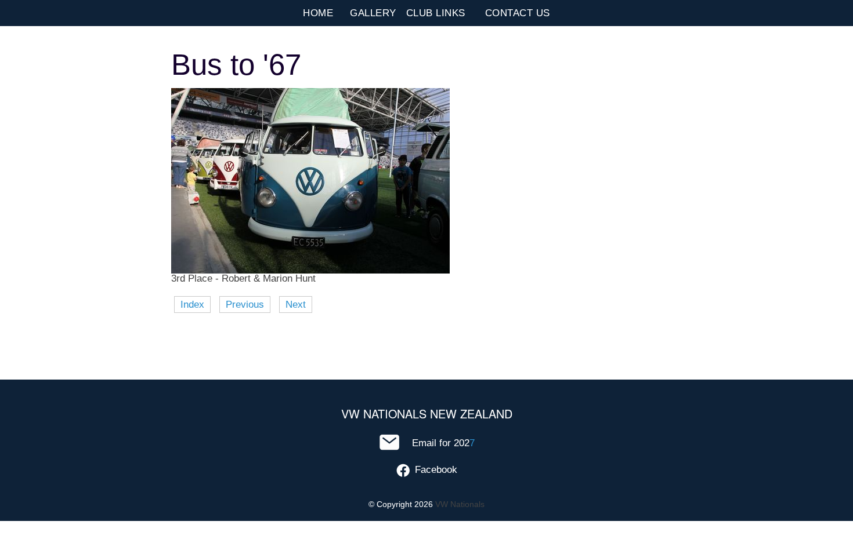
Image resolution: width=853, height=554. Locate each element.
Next (295, 304)
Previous (245, 304)
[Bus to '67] (310, 270)
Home (318, 13)
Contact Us (517, 13)
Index (192, 304)
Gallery (373, 13)
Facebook (436, 469)
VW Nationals (460, 504)
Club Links (435, 13)
